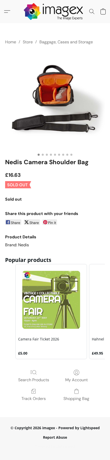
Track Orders (33, 398)
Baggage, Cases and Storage (66, 42)
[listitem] (51, 311)
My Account (76, 380)
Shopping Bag (76, 398)
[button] (55, 11)
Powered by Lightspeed (55, 446)
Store (28, 42)
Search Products (33, 380)
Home (10, 42)
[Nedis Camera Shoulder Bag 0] (55, 100)
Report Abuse (55, 437)
